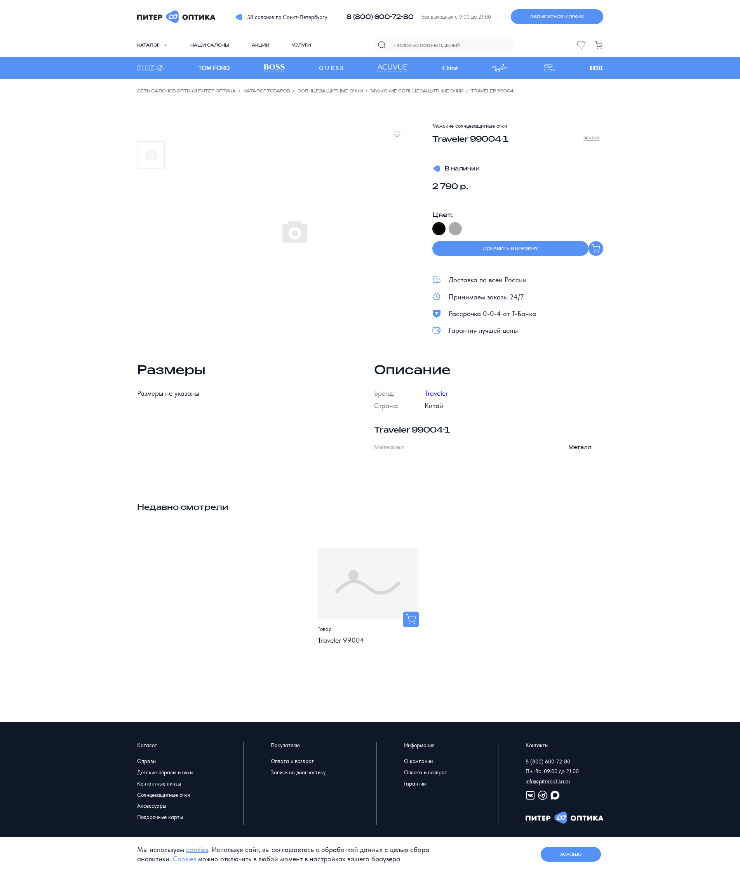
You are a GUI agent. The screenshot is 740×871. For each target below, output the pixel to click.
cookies (197, 849)
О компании (418, 761)
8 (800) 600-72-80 (380, 17)
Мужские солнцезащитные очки (417, 91)
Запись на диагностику (298, 772)
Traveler (436, 393)
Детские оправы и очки (165, 772)
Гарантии (415, 784)
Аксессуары (151, 806)
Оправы (147, 761)
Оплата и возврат (292, 761)
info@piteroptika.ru (548, 781)
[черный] (439, 228)
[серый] (455, 228)
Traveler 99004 (341, 640)
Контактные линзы (159, 784)
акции (260, 45)
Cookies (184, 859)
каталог (148, 45)
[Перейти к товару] (411, 619)
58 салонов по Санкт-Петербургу (287, 17)
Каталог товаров (267, 91)
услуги (301, 45)
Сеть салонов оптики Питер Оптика (186, 91)
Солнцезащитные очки (330, 91)
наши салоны (209, 45)
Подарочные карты (160, 817)
